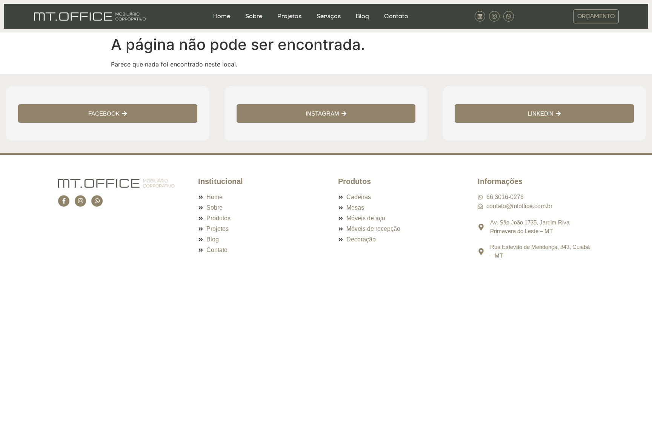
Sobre (253, 16)
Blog (362, 16)
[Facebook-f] (63, 201)
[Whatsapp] (97, 201)
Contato (396, 16)
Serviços (329, 16)
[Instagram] (494, 16)
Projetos (289, 16)
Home (221, 16)
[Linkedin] (480, 16)
